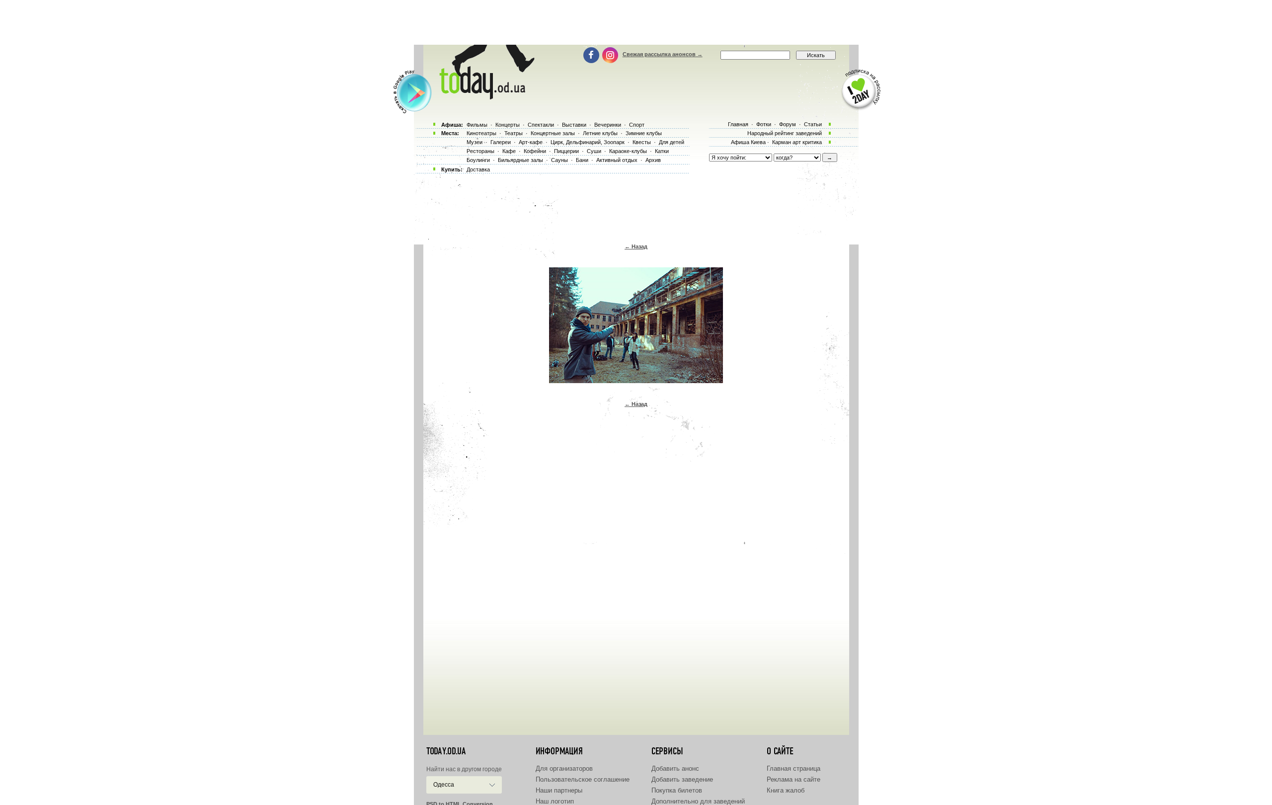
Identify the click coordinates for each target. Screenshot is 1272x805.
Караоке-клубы (628, 151)
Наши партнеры (559, 790)
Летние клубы (600, 133)
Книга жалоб (785, 790)
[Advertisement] (636, 22)
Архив (653, 160)
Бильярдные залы (520, 160)
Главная (738, 124)
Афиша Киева (748, 142)
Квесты (642, 142)
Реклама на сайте (793, 779)
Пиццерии (566, 151)
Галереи (500, 142)
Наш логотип (555, 801)
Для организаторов (564, 768)
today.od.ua (446, 751)
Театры (513, 133)
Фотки (763, 124)
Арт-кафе (531, 142)
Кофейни (535, 151)
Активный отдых (616, 160)
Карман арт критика (797, 142)
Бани (582, 160)
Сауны (559, 160)
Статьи (813, 124)
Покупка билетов (676, 790)
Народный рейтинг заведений (784, 133)
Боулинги (478, 160)
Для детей (671, 142)
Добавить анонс (675, 768)
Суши (594, 151)
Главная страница (793, 768)
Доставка (478, 169)
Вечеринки (607, 125)
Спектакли (541, 125)
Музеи (474, 142)
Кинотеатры (481, 133)
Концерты (507, 125)
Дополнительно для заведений (698, 801)
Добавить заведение (682, 779)
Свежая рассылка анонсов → (663, 54)
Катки (662, 151)
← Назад (636, 246)
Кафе (509, 151)
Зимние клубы (644, 133)
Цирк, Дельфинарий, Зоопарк (588, 142)
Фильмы (477, 125)
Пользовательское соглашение (583, 779)
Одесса (443, 784)
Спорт (636, 125)
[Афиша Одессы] (485, 97)
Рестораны (480, 151)
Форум (787, 124)
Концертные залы (553, 133)
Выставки (574, 125)
